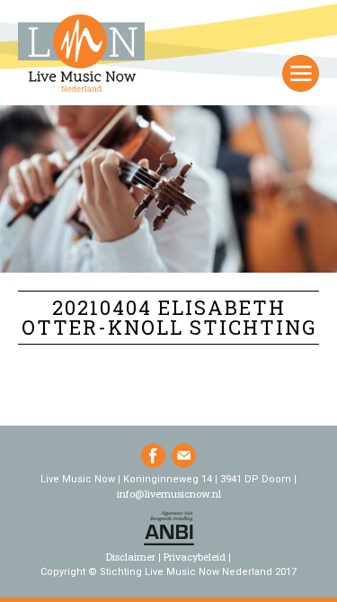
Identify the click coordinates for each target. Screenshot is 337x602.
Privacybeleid (195, 556)
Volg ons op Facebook (153, 456)
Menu (300, 73)
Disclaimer (130, 556)
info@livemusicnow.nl (169, 493)
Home (81, 54)
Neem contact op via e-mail (184, 456)
